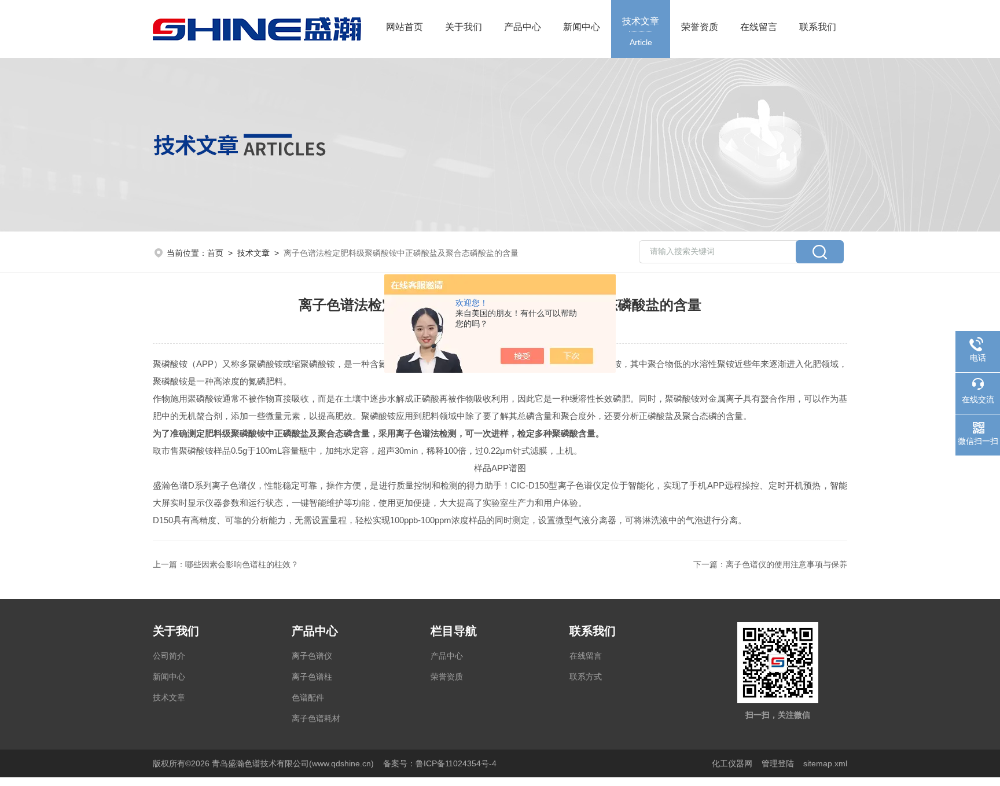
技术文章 (640, 31)
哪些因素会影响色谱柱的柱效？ (242, 564)
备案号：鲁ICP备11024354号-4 (440, 763)
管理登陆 (778, 763)
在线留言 (758, 27)
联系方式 (585, 676)
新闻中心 (581, 27)
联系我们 (817, 27)
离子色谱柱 (312, 676)
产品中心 (522, 27)
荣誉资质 (699, 27)
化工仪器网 (732, 763)
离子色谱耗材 (316, 718)
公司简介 (169, 655)
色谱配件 (308, 697)
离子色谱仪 (312, 655)
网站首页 (404, 27)
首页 (215, 253)
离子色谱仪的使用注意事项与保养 (786, 564)
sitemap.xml (825, 763)
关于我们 (463, 27)
